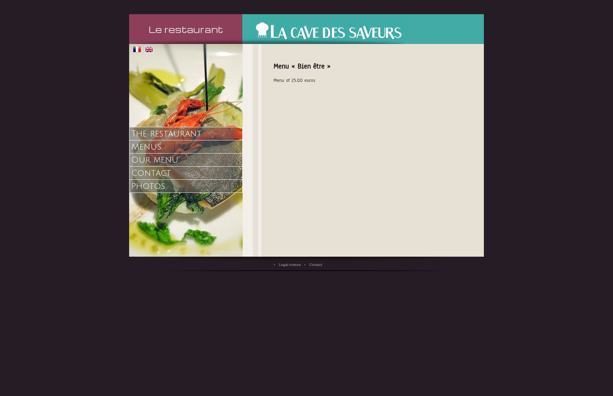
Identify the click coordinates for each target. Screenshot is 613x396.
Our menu (154, 159)
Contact (151, 173)
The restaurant (166, 133)
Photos (148, 186)
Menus (146, 146)
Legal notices (290, 265)
